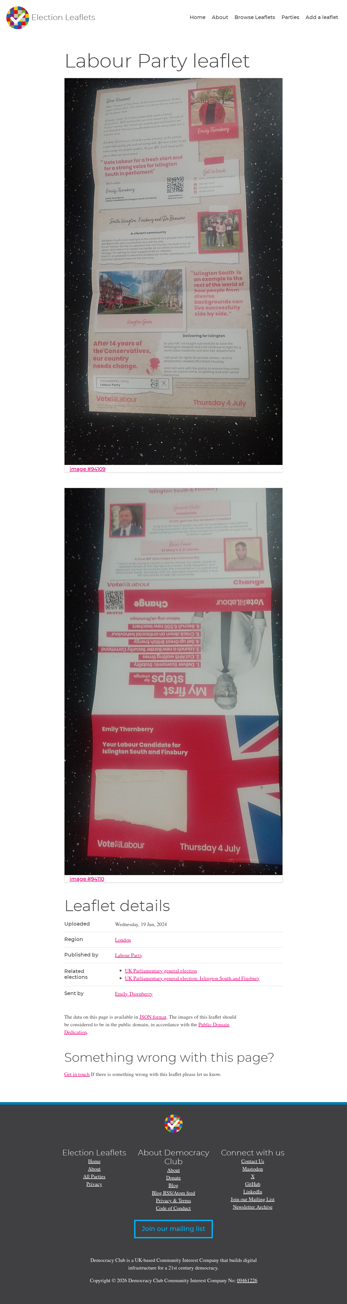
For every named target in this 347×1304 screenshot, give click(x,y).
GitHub (252, 1183)
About (220, 17)
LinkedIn (252, 1191)
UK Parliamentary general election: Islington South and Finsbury (192, 978)
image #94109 (87, 469)
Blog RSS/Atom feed (173, 1192)
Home (198, 17)
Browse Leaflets (254, 17)
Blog (173, 1185)
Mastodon (252, 1168)
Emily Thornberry (134, 993)
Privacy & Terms (173, 1200)
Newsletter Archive (253, 1206)
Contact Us (252, 1161)
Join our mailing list (173, 1229)
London (123, 939)
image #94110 (87, 879)
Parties (290, 17)
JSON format (152, 1016)
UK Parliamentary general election (161, 970)
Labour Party (128, 955)
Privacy (94, 1183)
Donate (173, 1177)
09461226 (247, 1280)
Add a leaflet (322, 17)
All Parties (94, 1176)
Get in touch (77, 1074)
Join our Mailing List (253, 1199)
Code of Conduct (173, 1208)
